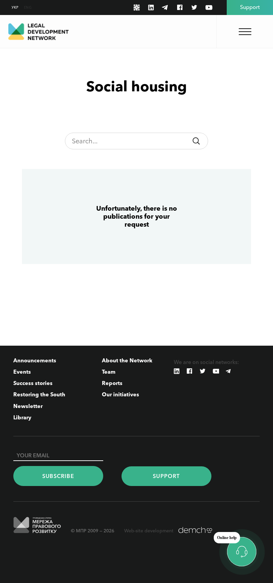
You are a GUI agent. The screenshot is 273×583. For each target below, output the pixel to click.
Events (22, 371)
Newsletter (28, 406)
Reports (112, 383)
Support (166, 476)
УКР (15, 7)
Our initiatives (120, 394)
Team (109, 371)
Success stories (33, 383)
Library (22, 417)
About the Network (127, 360)
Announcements (34, 360)
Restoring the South (39, 394)
